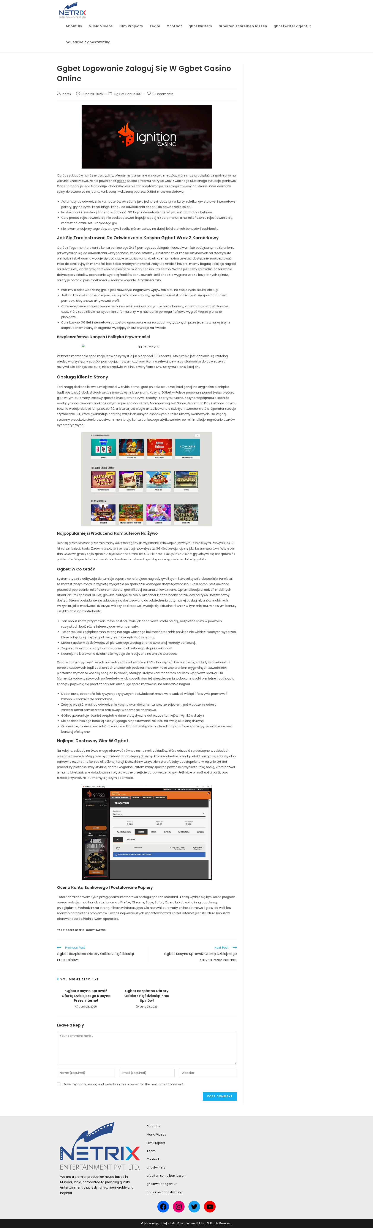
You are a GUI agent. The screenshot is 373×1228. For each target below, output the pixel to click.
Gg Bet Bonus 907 (128, 94)
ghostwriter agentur (162, 1184)
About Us (153, 1126)
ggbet (121, 181)
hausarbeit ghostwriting (164, 1192)
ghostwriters (156, 1167)
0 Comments (163, 94)
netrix (67, 94)
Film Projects (156, 1143)
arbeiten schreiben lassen (166, 1175)
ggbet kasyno (96, 930)
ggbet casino (75, 930)
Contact (153, 1159)
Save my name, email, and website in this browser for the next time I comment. (123, 1084)
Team (151, 1151)
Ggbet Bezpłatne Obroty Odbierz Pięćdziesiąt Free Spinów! (146, 996)
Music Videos (156, 1134)
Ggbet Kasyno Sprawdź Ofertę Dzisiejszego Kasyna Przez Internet (86, 996)
